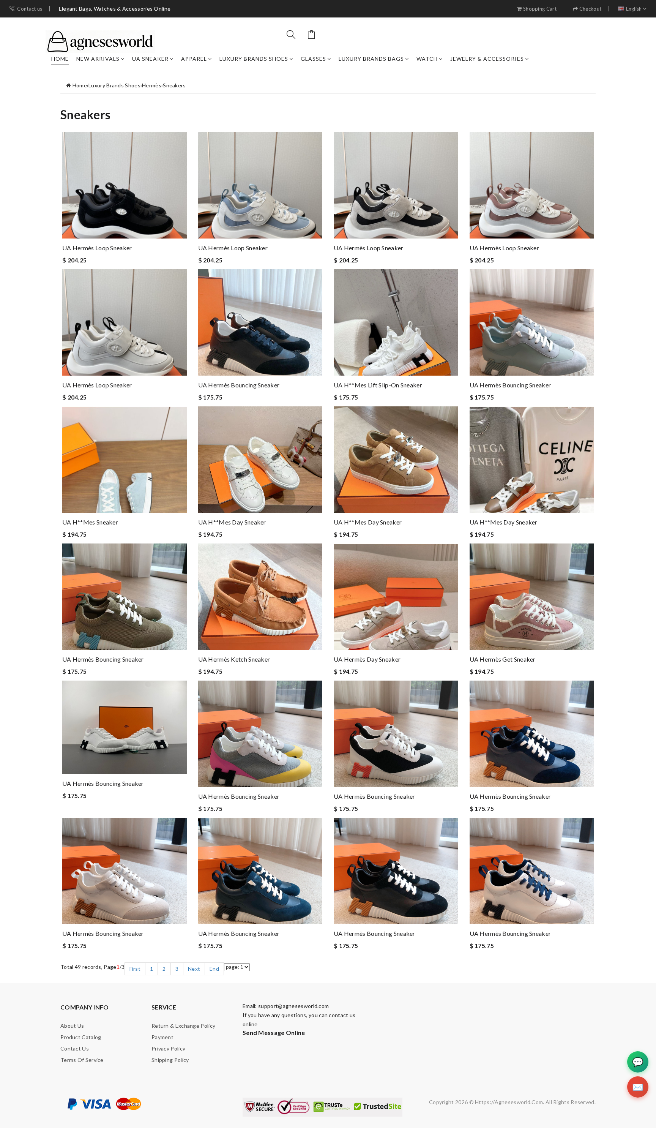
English (634, 9)
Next (194, 968)
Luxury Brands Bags (371, 58)
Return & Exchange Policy (183, 1025)
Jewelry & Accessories (487, 58)
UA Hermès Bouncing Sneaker (239, 385)
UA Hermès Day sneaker (367, 659)
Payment (162, 1037)
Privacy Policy (168, 1048)
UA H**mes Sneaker (90, 522)
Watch (427, 58)
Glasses (313, 58)
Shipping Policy (170, 1060)
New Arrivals (98, 58)
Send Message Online (274, 1032)
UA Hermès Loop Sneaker (97, 247)
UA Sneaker (150, 58)
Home (60, 58)
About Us (72, 1025)
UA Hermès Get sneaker (503, 659)
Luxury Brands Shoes (253, 58)
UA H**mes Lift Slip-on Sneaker (378, 385)
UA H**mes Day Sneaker (232, 522)
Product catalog (80, 1037)
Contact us (29, 9)
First (135, 968)
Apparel (194, 58)
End (214, 968)
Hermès (151, 85)
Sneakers (174, 85)
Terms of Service (82, 1060)
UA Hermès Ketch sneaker (234, 659)
